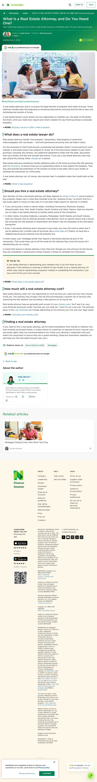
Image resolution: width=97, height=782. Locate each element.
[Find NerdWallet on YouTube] (68, 537)
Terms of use (75, 476)
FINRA (48, 671)
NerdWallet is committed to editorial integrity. (21, 101)
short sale (59, 231)
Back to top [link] (11, 361)
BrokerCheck (42, 690)
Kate (23, 377)
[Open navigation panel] (3, 5)
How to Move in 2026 (34, 345)
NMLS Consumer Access (46, 610)
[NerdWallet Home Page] (14, 5)
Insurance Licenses (44, 603)
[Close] (94, 763)
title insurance (13, 166)
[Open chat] (91, 776)
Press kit (41, 517)
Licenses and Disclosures (45, 577)
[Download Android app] (21, 559)
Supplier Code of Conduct (76, 480)
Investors (42, 520)
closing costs (64, 304)
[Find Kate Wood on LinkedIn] (23, 380)
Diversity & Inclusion (42, 493)
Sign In (79, 5)
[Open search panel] (70, 5)
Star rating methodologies (44, 505)
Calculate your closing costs (25, 315)
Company (42, 476)
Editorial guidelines (42, 499)
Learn (25, 13)
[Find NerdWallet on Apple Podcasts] (77, 537)
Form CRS (45, 678)
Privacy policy (76, 485)
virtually (34, 158)
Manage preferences (27, 773)
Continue (46, 773)
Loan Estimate (21, 310)
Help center (59, 476)
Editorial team (44, 510)
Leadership (42, 479)
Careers (41, 483)
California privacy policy (76, 490)
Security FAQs (60, 479)
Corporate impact (42, 487)
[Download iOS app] (21, 543)
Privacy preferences (75, 496)
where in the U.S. (70, 196)
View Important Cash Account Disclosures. (47, 704)
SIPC (53, 671)
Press (40, 513)
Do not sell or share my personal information (76, 504)
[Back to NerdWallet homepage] (4, 13)
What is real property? (22, 184)
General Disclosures (45, 686)
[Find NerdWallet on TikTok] (81, 537)
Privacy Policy (52, 680)
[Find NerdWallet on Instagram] (72, 537)
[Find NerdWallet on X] (63, 537)
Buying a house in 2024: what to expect (31, 127)
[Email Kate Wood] (19, 380)
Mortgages (13, 13)
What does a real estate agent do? (28, 282)
